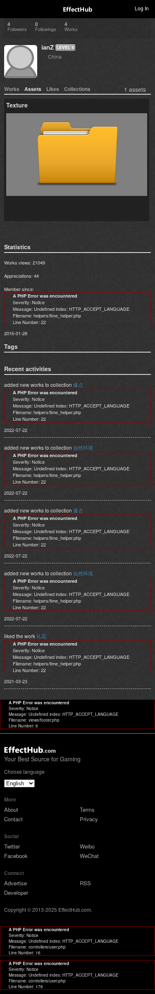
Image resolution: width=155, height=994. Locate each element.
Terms (87, 809)
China (55, 56)
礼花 (41, 635)
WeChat (89, 856)
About (11, 809)
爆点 (78, 384)
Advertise (15, 883)
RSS (85, 883)
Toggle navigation (10, 8)
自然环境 (83, 447)
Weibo (87, 846)
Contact (13, 819)
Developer (16, 892)
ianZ (47, 47)
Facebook (16, 856)
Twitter (12, 846)
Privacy (89, 819)
